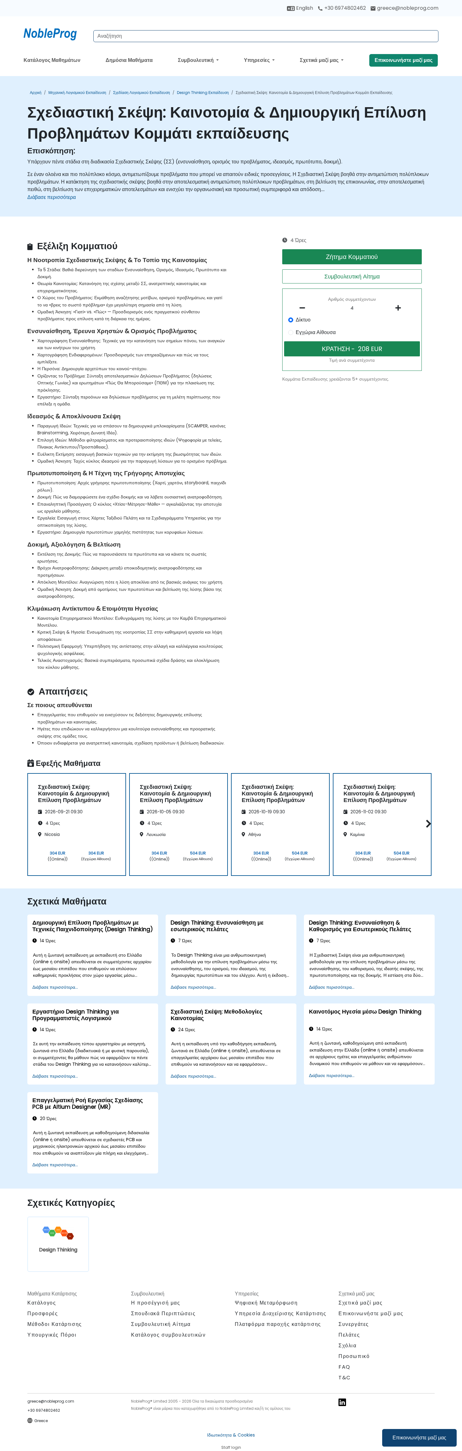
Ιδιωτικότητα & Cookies (231, 1435)
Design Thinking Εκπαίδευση (203, 92)
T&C (344, 1377)
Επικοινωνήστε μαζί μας (419, 1437)
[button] (427, 823)
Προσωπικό (354, 1356)
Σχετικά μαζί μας (320, 60)
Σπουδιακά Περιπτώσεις (163, 1313)
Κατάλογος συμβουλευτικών (168, 1334)
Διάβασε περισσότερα (51, 197)
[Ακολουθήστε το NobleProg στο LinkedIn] (342, 1402)
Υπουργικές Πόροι (52, 1334)
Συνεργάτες (353, 1324)
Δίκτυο (303, 319)
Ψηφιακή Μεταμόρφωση (266, 1302)
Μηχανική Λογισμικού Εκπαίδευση (77, 92)
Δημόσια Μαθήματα (129, 60)
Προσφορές (42, 1313)
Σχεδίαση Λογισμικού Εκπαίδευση (141, 92)
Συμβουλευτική (196, 60)
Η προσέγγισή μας (155, 1302)
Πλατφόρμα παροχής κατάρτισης (278, 1324)
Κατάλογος (41, 1302)
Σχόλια (347, 1345)
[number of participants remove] (304, 308)
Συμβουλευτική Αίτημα (352, 276)
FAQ (344, 1367)
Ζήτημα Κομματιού (352, 256)
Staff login (231, 1447)
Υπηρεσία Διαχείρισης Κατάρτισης (281, 1313)
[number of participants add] (400, 308)
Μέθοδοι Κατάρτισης (54, 1324)
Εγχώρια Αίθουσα (316, 332)
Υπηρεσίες (257, 60)
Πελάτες (349, 1334)
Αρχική (35, 92)
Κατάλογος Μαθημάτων (52, 60)
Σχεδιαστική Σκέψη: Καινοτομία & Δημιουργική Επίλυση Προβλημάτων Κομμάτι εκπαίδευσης (314, 92)
